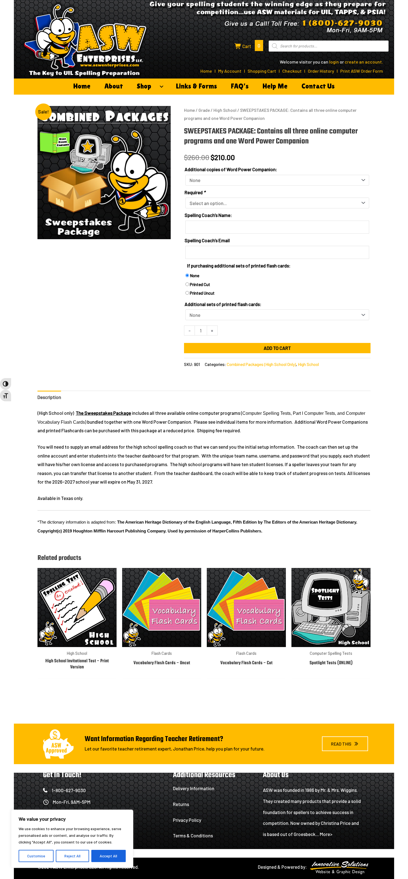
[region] (72, 839)
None (194, 275)
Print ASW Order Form (361, 71)
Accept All (108, 855)
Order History (321, 71)
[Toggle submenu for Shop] (161, 86)
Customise (36, 855)
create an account (363, 61)
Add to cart (277, 348)
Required (195, 192)
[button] (345, 743)
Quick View (77, 642)
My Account (229, 71)
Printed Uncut (202, 293)
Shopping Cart (262, 71)
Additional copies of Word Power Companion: (231, 169)
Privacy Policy (187, 820)
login (334, 61)
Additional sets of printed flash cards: (223, 304)
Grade (204, 110)
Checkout (292, 71)
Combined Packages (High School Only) (261, 364)
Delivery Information (193, 788)
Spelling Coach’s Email (207, 240)
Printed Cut (200, 284)
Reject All (72, 855)
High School (224, 110)
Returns (181, 804)
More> (326, 834)
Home (206, 71)
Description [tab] (49, 397)
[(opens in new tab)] (340, 868)
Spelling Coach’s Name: (208, 215)
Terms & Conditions (193, 835)
